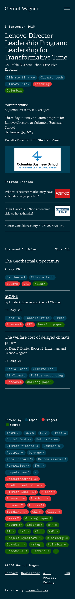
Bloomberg (57, 538)
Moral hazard (20, 459)
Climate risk (18, 84)
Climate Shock (21, 492)
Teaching (42, 84)
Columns (15, 505)
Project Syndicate (24, 538)
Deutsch (53, 446)
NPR (53, 525)
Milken (40, 284)
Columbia (14, 90)
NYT (24, 531)
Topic (33, 420)
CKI (26, 284)
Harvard (41, 551)
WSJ (39, 531)
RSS (67, 573)
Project (51, 420)
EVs (39, 466)
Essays (12, 284)
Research (14, 324)
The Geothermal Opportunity (32, 261)
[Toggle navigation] (67, 8)
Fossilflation (37, 318)
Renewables (18, 466)
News (13, 518)
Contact (11, 573)
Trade (59, 433)
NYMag (36, 544)
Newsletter (30, 573)
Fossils (13, 318)
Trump (60, 318)
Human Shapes (37, 590)
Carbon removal (52, 459)
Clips (54, 512)
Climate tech (51, 77)
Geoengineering (22, 479)
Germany (36, 452)
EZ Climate (16, 375)
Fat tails (47, 439)
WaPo (53, 531)
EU (44, 433)
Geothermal (16, 277)
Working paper (50, 324)
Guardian (16, 544)
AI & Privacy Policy (50, 578)
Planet (48, 492)
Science (34, 525)
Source (15, 425)
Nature (14, 525)
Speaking (17, 512)
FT (10, 531)
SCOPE (11, 296)
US (30, 433)
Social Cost (17, 369)
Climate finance (21, 77)
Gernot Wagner (21, 9)
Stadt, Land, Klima (25, 485)
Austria (15, 452)
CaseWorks (17, 551)
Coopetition (18, 472)
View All (62, 249)
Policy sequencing (47, 375)
